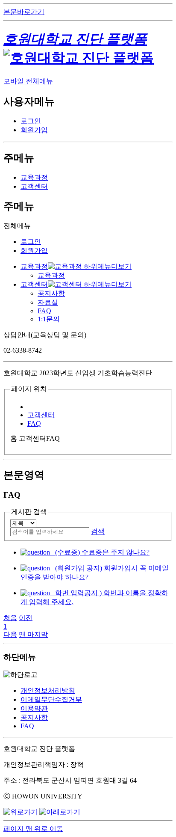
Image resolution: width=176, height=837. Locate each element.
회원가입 (34, 130)
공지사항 (51, 293)
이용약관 (34, 708)
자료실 (48, 302)
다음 (10, 634)
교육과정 (34, 177)
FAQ (44, 311)
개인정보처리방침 (48, 690)
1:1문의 (49, 319)
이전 (25, 617)
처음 (10, 617)
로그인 (31, 121)
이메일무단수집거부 (51, 699)
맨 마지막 (33, 634)
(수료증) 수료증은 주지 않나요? (100, 552)
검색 (98, 531)
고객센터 (34, 186)
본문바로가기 (23, 11)
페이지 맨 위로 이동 (33, 828)
